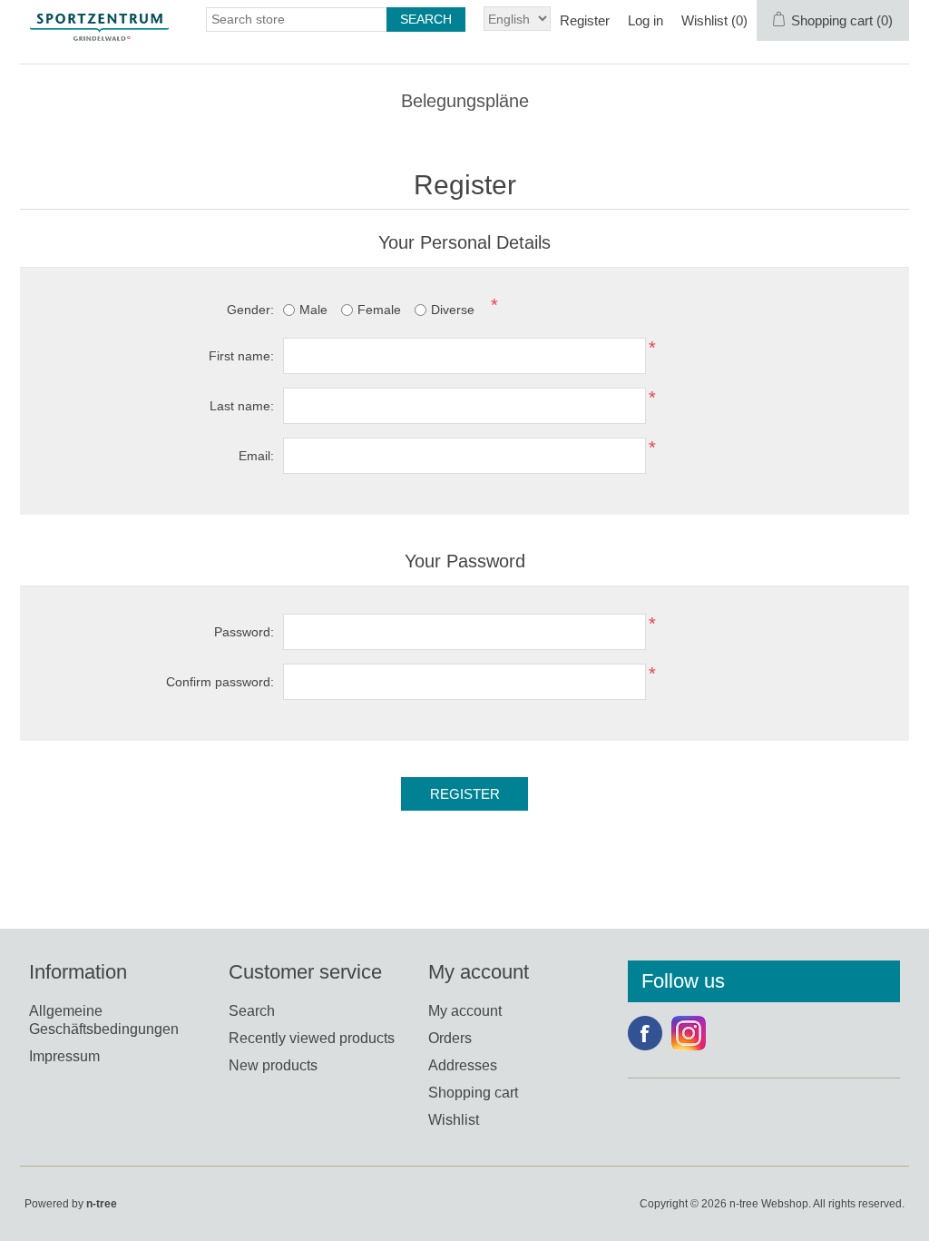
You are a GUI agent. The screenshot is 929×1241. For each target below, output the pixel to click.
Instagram (688, 1033)
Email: (256, 455)
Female (379, 309)
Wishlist (453, 1120)
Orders (450, 1038)
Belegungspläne (465, 101)
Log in (645, 20)
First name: (241, 356)
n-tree (101, 1203)
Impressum (64, 1056)
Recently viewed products (312, 1038)
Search (252, 1011)
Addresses (462, 1065)
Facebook (645, 1033)
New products (273, 1065)
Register (585, 20)
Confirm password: (220, 682)
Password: (244, 632)
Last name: (242, 406)
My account (465, 1011)
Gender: (250, 309)
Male (313, 309)
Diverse (452, 309)
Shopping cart (473, 1092)
